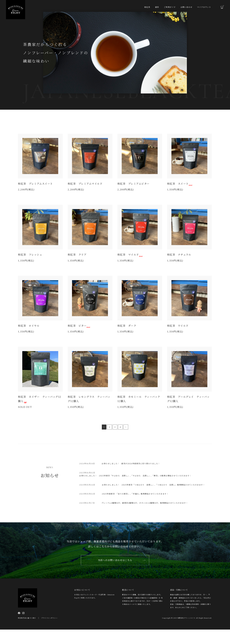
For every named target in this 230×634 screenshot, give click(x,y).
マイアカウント (204, 7)
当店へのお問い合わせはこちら (115, 564)
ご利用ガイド (170, 7)
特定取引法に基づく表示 (27, 622)
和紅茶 (147, 7)
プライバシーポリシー (49, 622)
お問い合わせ (186, 7)
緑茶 (157, 7)
